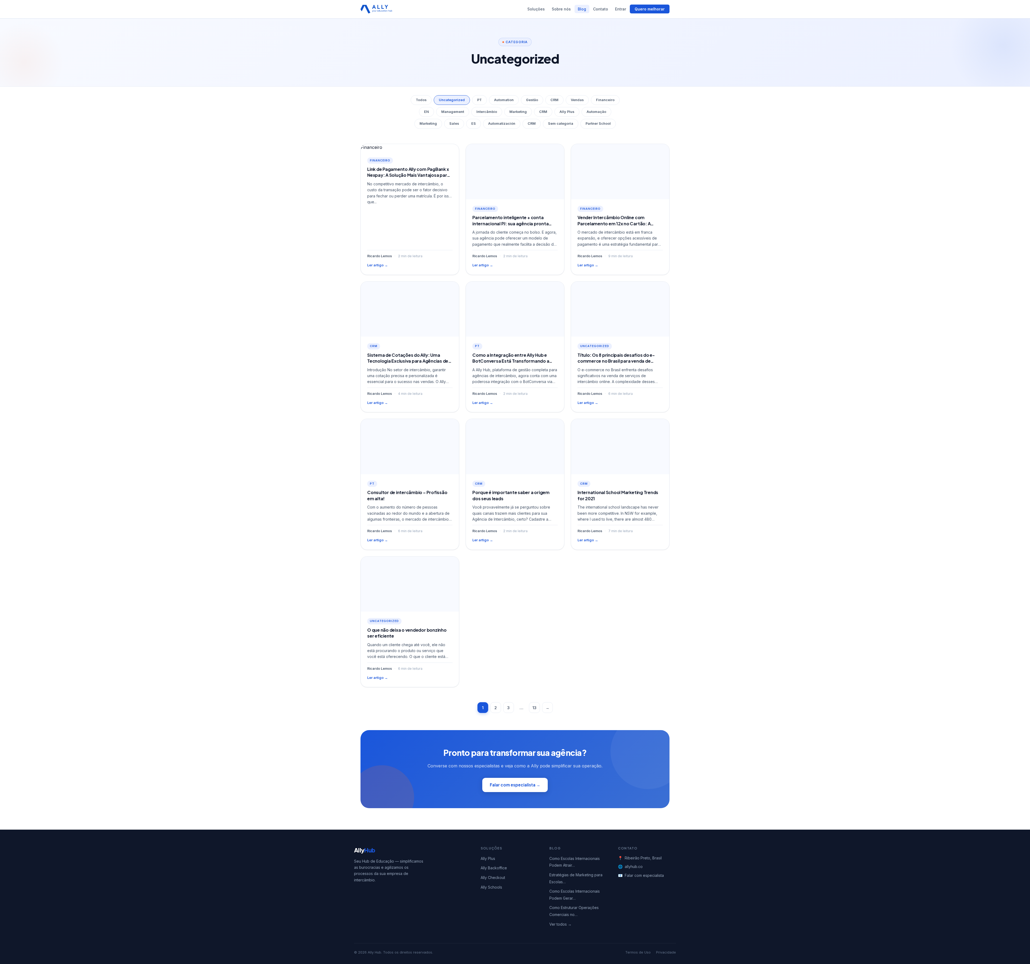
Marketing (518, 112)
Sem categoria (560, 124)
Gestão (532, 100)
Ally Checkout (493, 877)
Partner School (598, 124)
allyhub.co (634, 866)
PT (479, 100)
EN (426, 112)
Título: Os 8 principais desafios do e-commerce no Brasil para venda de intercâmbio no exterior (616, 361)
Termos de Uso (638, 952)
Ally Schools (491, 887)
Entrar (620, 9)
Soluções (536, 9)
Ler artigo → (377, 265)
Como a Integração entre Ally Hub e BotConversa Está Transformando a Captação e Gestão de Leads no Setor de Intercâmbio (512, 364)
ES (473, 124)
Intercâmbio (486, 112)
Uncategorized (452, 100)
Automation (504, 100)
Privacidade (666, 952)
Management (452, 112)
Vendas (577, 100)
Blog (582, 9)
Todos (421, 100)
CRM (554, 100)
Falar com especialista (644, 875)
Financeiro (605, 100)
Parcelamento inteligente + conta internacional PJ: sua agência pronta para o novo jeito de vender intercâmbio (514, 223)
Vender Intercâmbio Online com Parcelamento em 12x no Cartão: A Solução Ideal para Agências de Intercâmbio (613, 226)
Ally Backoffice (494, 868)
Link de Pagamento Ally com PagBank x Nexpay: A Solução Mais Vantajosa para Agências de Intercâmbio (408, 175)
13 (534, 707)
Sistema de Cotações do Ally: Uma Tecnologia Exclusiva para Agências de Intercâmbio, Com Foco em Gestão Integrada (407, 364)
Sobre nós (561, 9)
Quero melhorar (650, 9)
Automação (596, 112)
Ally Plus (567, 112)
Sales (454, 124)
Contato (600, 9)
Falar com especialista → (515, 784)
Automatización (501, 124)
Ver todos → (560, 924)
